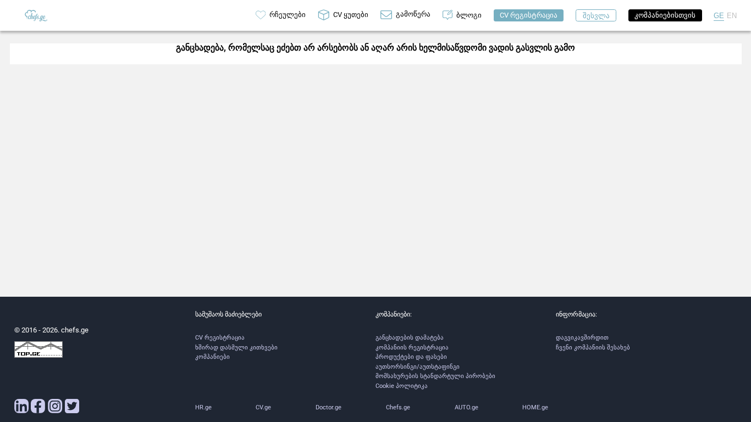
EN (732, 16)
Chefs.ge (398, 407)
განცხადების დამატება (409, 337)
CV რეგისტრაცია (220, 337)
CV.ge (263, 407)
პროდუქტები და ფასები (411, 356)
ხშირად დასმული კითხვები (236, 347)
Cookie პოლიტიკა (401, 386)
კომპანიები (212, 356)
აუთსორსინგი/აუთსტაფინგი (417, 366)
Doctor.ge (328, 407)
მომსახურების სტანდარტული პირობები (435, 376)
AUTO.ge (466, 407)
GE (719, 16)
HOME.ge (535, 407)
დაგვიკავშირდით (582, 337)
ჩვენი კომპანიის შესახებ (593, 347)
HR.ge (203, 407)
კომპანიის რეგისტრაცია (412, 347)
